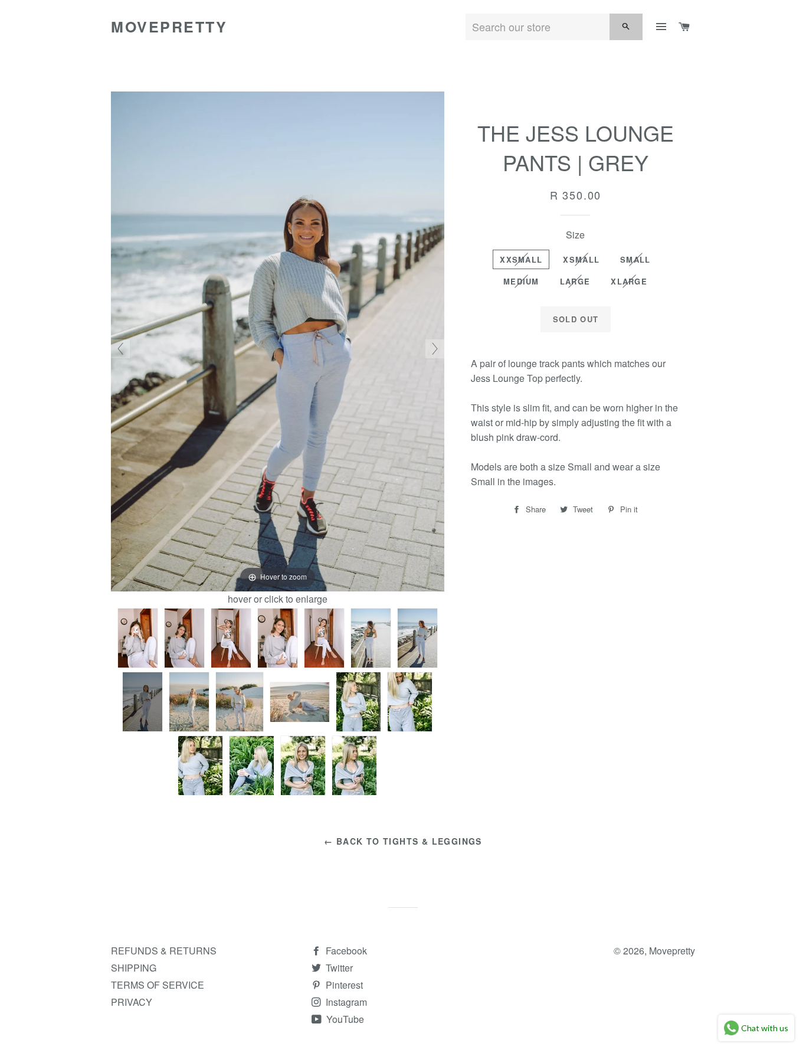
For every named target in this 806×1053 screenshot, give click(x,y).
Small (635, 259)
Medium (521, 281)
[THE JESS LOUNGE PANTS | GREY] (138, 638)
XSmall (581, 259)
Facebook (345, 950)
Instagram (345, 1002)
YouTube (344, 1019)
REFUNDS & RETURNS (164, 950)
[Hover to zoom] (277, 340)
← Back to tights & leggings (403, 841)
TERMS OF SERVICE (157, 985)
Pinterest (343, 985)
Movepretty (169, 27)
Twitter (338, 967)
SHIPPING (133, 967)
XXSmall (521, 259)
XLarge (629, 281)
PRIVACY (131, 1002)
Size (575, 234)
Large (575, 281)
